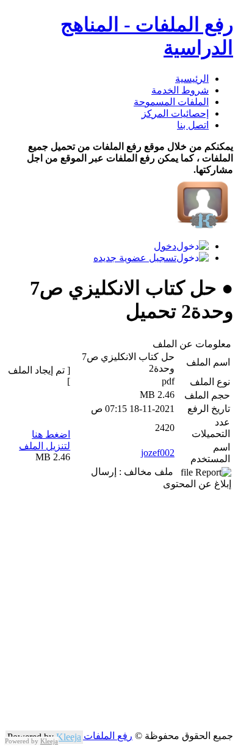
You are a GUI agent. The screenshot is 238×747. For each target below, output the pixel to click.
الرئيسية (192, 78)
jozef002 (158, 452)
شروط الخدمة (180, 90)
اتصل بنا (193, 125)
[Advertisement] (119, 610)
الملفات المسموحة (171, 102)
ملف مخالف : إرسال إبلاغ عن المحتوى (161, 477)
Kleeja (68, 737)
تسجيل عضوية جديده (134, 257)
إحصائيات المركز (175, 113)
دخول (165, 246)
